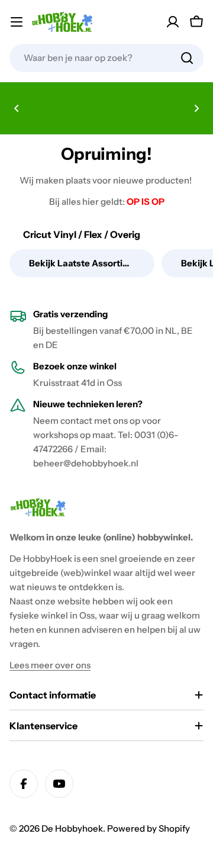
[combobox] (106, 58)
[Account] (173, 22)
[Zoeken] (187, 58)
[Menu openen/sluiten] (16, 22)
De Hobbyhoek (72, 828)
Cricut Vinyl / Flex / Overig (81, 234)
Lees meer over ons (50, 665)
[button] (16, 108)
